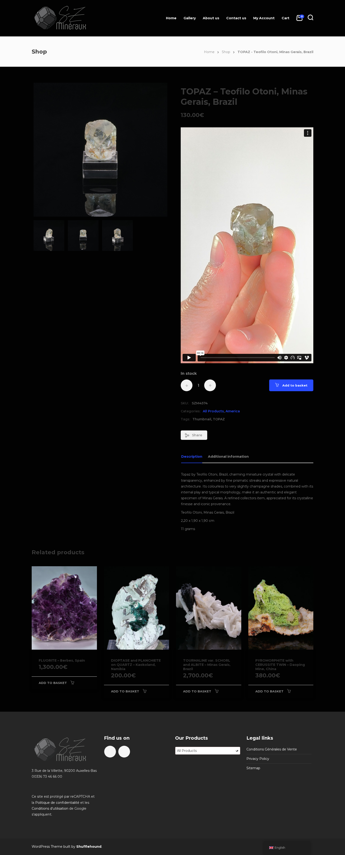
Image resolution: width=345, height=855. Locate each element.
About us (211, 18)
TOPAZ (219, 419)
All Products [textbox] (207, 751)
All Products (213, 411)
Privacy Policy (257, 759)
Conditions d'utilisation (50, 808)
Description (191, 456)
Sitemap (253, 768)
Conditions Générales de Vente (271, 749)
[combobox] (207, 751)
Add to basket (294, 385)
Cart (285, 18)
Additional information (228, 456)
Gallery (190, 18)
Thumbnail (201, 419)
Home (171, 18)
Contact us (236, 18)
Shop (226, 52)
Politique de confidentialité (57, 802)
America (233, 411)
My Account (264, 18)
